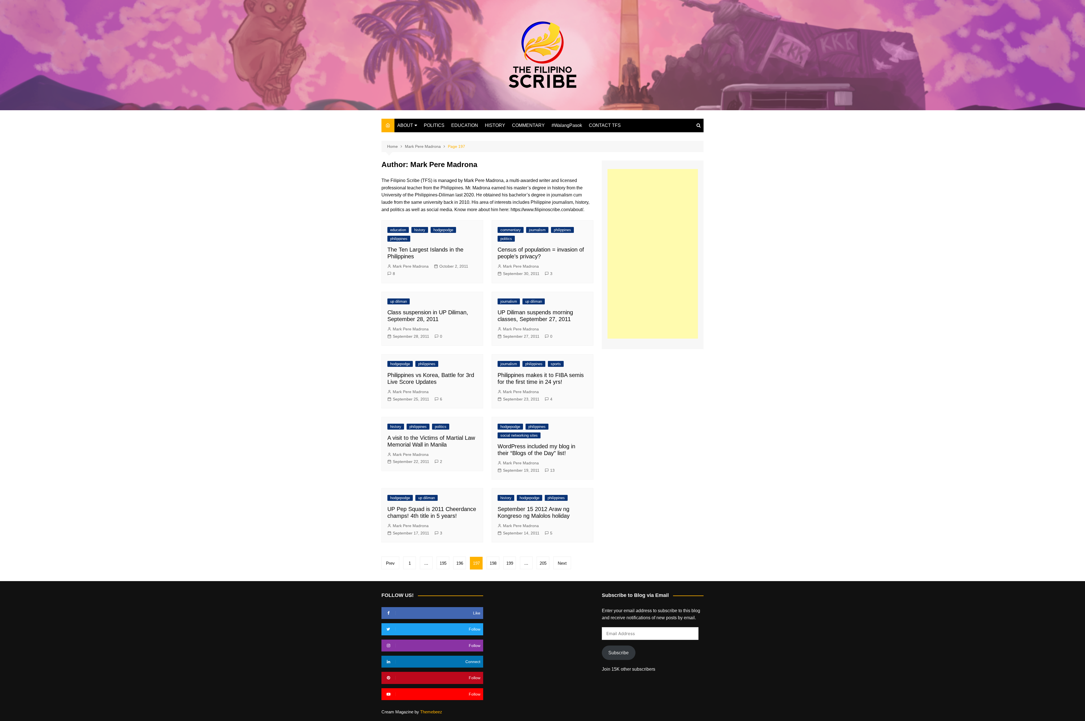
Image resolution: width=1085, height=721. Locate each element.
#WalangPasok (567, 125)
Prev (390, 563)
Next (562, 563)
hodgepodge (443, 230)
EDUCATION (464, 125)
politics (506, 239)
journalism (537, 230)
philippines (398, 239)
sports (556, 364)
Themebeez (431, 711)
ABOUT (405, 125)
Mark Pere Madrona (411, 266)
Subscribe (618, 652)
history (419, 230)
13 (552, 470)
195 (443, 563)
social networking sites (519, 435)
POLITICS (434, 125)
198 (493, 563)
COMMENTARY (528, 125)
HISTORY (495, 125)
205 (543, 563)
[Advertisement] (652, 254)
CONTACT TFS (605, 125)
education (398, 230)
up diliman (398, 301)
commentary (510, 230)
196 (459, 563)
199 (509, 563)
